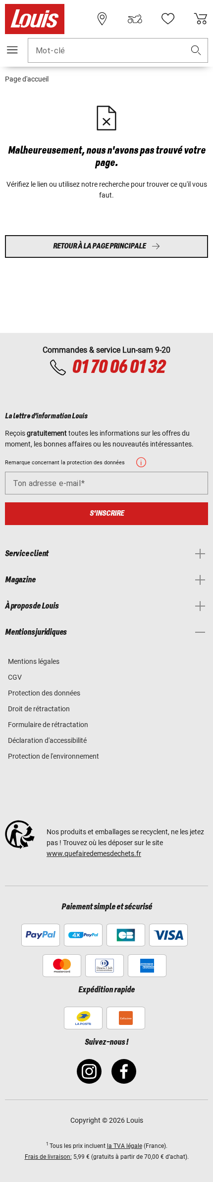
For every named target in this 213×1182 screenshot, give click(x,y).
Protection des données (44, 693)
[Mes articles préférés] (167, 18)
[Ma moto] (134, 18)
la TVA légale (124, 1145)
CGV (15, 677)
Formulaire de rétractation (48, 725)
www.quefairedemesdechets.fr (94, 853)
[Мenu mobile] (12, 49)
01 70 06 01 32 (118, 367)
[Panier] (200, 18)
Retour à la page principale (99, 246)
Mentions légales (33, 661)
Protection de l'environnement (53, 756)
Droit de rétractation (39, 709)
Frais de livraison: (48, 1156)
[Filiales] (102, 18)
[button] (196, 50)
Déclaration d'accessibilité (47, 740)
